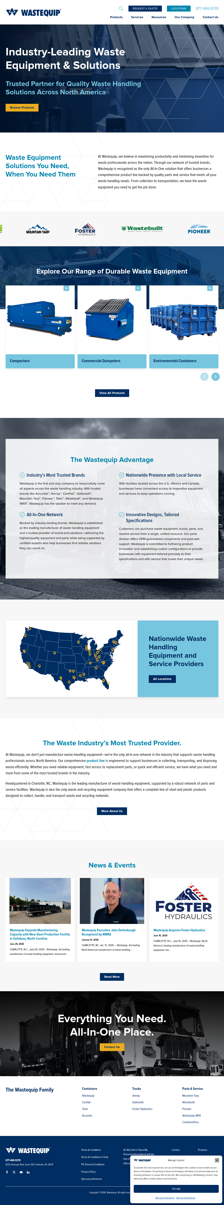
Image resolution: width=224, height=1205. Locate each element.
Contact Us (210, 17)
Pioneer (186, 1108)
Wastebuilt (188, 1102)
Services (137, 17)
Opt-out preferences (164, 1197)
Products (116, 17)
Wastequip (88, 1095)
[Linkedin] (29, 1173)
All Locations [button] (162, 679)
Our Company (184, 17)
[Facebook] (8, 1173)
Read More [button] (112, 976)
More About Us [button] (112, 811)
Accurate (87, 1115)
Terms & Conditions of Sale (95, 1157)
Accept (176, 1188)
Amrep (136, 1095)
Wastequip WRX (191, 1115)
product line (96, 760)
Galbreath (138, 1102)
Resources (159, 17)
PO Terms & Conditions (93, 1164)
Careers (176, 1150)
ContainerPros (190, 1122)
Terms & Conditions (91, 1150)
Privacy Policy (88, 1172)
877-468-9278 (207, 8)
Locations (178, 8)
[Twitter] (15, 1173)
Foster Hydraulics (142, 1108)
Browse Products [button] (22, 107)
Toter (85, 1108)
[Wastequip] (34, 12)
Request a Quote (145, 8)
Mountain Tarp (190, 1095)
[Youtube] (22, 1173)
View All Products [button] (112, 393)
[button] (217, 1160)
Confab (86, 1102)
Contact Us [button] (112, 1047)
